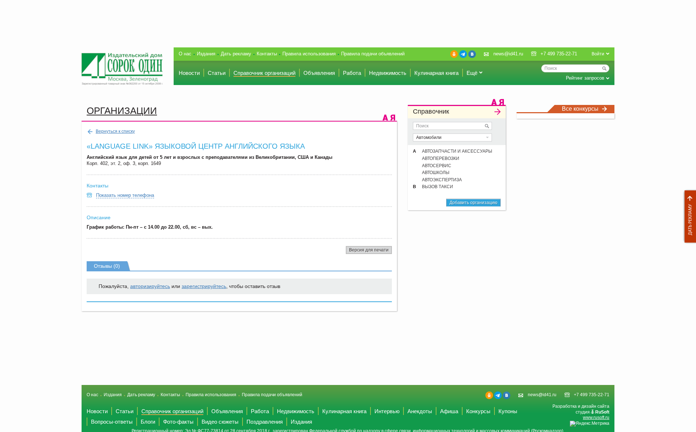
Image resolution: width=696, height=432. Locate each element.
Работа (352, 73)
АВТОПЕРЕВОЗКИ (440, 158)
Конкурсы (478, 411)
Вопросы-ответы (112, 422)
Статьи (216, 73)
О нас (185, 53)
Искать (487, 126)
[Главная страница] (122, 69)
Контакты (267, 53)
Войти (598, 53)
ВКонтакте (472, 54)
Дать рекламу (688, 216)
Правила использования (309, 53)
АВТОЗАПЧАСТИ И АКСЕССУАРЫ (457, 151)
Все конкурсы (580, 109)
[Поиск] (604, 68)
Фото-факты (178, 422)
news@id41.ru (508, 53)
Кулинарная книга (436, 73)
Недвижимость (387, 73)
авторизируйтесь (150, 286)
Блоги (148, 422)
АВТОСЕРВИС (436, 165)
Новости (189, 73)
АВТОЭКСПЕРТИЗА (442, 179)
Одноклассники (454, 54)
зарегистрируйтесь (204, 286)
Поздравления (264, 422)
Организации (122, 110)
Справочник (431, 111)
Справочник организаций (264, 73)
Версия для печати (369, 250)
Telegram (463, 54)
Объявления (319, 73)
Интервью (386, 411)
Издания (206, 53)
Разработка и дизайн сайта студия (580, 412)
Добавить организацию (473, 202)
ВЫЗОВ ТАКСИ (437, 186)
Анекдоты (419, 411)
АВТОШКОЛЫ (436, 172)
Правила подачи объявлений (373, 53)
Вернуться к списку (115, 131)
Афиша (449, 411)
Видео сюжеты (220, 422)
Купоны (507, 411)
